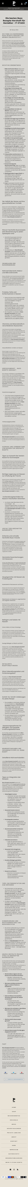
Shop (14, 1111)
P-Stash (11, 1178)
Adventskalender (14, 1128)
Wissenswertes (14, 1116)
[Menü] (3, 3)
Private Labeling (14, 1132)
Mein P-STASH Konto (14, 1162)
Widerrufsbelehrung (14, 1158)
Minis (14, 1124)
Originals (14, 1120)
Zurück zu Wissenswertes (15, 1079)
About (14, 1137)
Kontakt (14, 1141)
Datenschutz (14, 1154)
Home (14, 1107)
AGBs (14, 1145)
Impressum (14, 1149)
